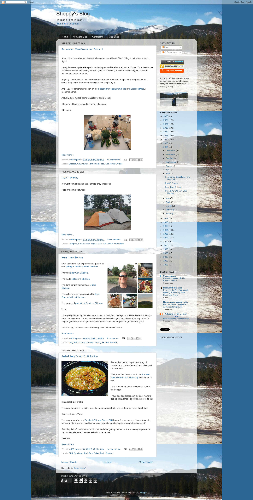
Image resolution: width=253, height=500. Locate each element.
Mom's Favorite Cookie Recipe (176, 319)
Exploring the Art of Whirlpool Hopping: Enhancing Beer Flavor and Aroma (175, 292)
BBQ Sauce (79, 342)
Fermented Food (96, 164)
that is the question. (68, 23)
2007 (166, 257)
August (169, 166)
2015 (166, 226)
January (170, 214)
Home (65, 36)
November (171, 154)
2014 (166, 230)
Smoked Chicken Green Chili (99, 420)
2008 (166, 253)
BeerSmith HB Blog (172, 288)
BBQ (71, 342)
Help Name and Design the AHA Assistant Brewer (174, 305)
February (170, 210)
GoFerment (110, 164)
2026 (166, 116)
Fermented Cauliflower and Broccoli (82, 49)
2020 (166, 139)
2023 (166, 128)
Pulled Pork (99, 453)
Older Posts (146, 462)
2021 (166, 135)
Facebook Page (136, 89)
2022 (166, 132)
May (168, 198)
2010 (166, 245)
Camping (73, 244)
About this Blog (80, 36)
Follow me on (169, 71)
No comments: (114, 160)
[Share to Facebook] (138, 159)
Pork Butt (88, 453)
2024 (166, 124)
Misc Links (113, 36)
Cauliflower (82, 164)
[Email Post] (125, 160)
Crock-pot (78, 453)
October (170, 158)
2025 (166, 120)
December (171, 150)
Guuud (105, 342)
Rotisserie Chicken (80, 279)
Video (120, 164)
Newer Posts (69, 462)
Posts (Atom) (80, 468)
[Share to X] (135, 159)
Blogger (143, 492)
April (168, 202)
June (168, 174)
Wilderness (119, 244)
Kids (100, 244)
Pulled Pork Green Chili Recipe (79, 356)
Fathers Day (84, 244)
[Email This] (130, 159)
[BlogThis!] (133, 159)
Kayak (93, 244)
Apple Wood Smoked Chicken (88, 303)
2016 (166, 222)
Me (104, 244)
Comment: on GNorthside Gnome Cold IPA (174, 279)
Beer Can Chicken (72, 257)
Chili (71, 453)
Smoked (113, 342)
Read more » (67, 155)
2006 (166, 261)
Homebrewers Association (176, 302)
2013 (166, 234)
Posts (166, 47)
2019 (166, 143)
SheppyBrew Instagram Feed (112, 89)
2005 (166, 265)
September (171, 162)
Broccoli (72, 164)
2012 (166, 238)
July (168, 170)
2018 (166, 147)
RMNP (110, 244)
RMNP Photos (69, 177)
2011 (165, 242)
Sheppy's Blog (73, 14)
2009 (166, 249)
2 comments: (113, 338)
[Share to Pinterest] (141, 159)
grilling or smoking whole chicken (81, 266)
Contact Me (97, 36)
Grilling (98, 342)
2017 (166, 218)
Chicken (90, 342)
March (169, 206)
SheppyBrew (169, 276)
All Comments (170, 52)
